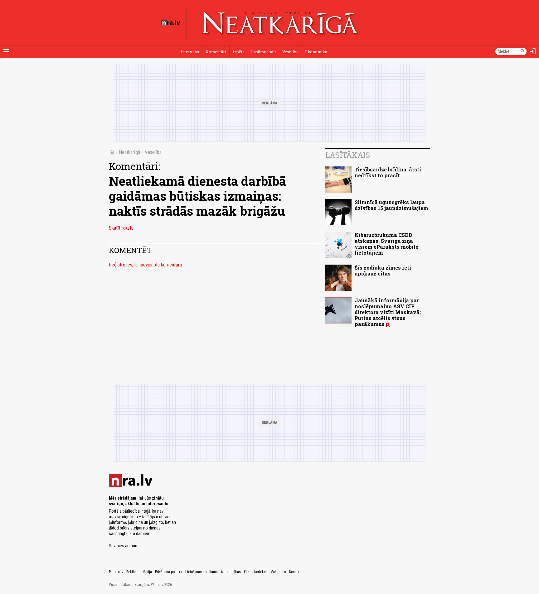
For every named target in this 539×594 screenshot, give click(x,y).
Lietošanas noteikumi (201, 572)
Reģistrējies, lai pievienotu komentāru (145, 265)
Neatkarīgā (129, 152)
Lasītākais (347, 155)
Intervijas (190, 51)
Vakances (278, 572)
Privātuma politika (168, 572)
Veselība (290, 51)
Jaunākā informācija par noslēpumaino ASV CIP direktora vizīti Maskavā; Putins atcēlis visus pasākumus (388, 312)
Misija (147, 572)
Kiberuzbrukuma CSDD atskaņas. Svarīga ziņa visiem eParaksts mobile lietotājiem (386, 244)
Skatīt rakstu (121, 228)
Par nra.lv (116, 572)
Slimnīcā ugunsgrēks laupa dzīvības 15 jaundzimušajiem (391, 205)
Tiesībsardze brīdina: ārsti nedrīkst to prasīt (388, 172)
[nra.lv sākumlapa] (170, 23)
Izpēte (239, 51)
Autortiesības (231, 572)
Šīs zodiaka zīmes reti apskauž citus (383, 270)
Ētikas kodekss (256, 572)
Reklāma (132, 572)
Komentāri (216, 51)
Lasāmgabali (263, 51)
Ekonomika (316, 51)
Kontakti (295, 572)
